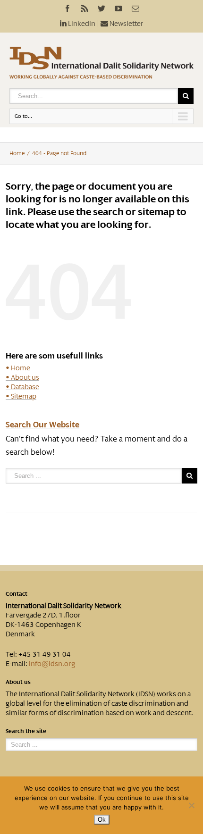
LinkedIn (81, 23)
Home (17, 153)
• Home (18, 368)
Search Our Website (42, 424)
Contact (16, 594)
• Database (22, 387)
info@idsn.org (52, 663)
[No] (191, 805)
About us (18, 682)
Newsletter (126, 23)
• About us (22, 377)
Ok (102, 819)
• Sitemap (21, 396)
